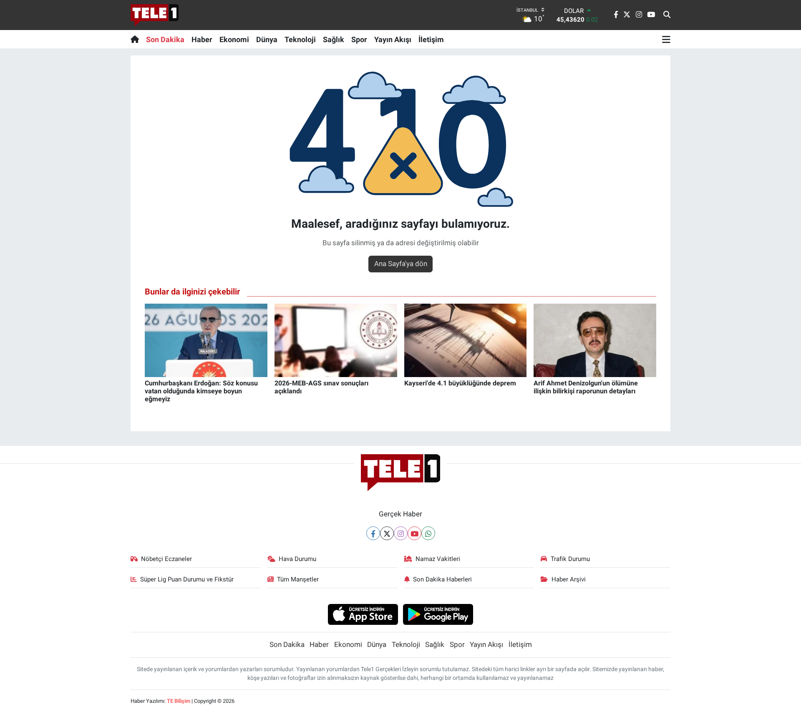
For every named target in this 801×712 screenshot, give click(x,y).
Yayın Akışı (392, 39)
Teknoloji (300, 39)
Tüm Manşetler (298, 579)
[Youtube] (414, 533)
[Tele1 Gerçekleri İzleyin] (155, 15)
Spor (359, 39)
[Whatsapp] (428, 533)
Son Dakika (165, 39)
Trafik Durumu (570, 559)
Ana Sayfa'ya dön (400, 263)
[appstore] (363, 614)
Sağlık (333, 39)
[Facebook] (373, 533)
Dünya (266, 39)
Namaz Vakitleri (438, 559)
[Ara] (666, 15)
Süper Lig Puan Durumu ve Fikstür (187, 579)
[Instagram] (401, 533)
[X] (387, 533)
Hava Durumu (297, 559)
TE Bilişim (178, 701)
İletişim (431, 39)
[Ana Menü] (666, 39)
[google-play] (438, 614)
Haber (201, 39)
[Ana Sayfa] (137, 39)
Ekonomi (234, 39)
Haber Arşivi (569, 579)
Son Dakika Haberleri (442, 579)
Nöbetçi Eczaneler (166, 559)
